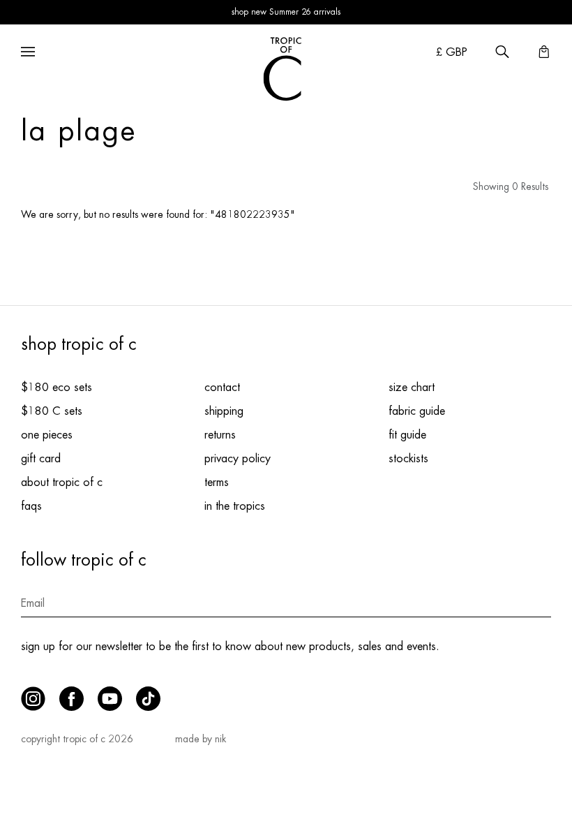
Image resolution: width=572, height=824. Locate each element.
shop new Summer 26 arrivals (286, 12)
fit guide (407, 435)
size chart (412, 387)
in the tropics (234, 506)
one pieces (47, 435)
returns (220, 435)
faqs (31, 506)
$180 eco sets (56, 387)
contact (222, 387)
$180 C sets (51, 411)
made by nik (200, 739)
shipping (223, 411)
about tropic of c (62, 482)
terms (216, 482)
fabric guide (417, 411)
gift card (41, 458)
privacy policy (237, 458)
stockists (408, 458)
